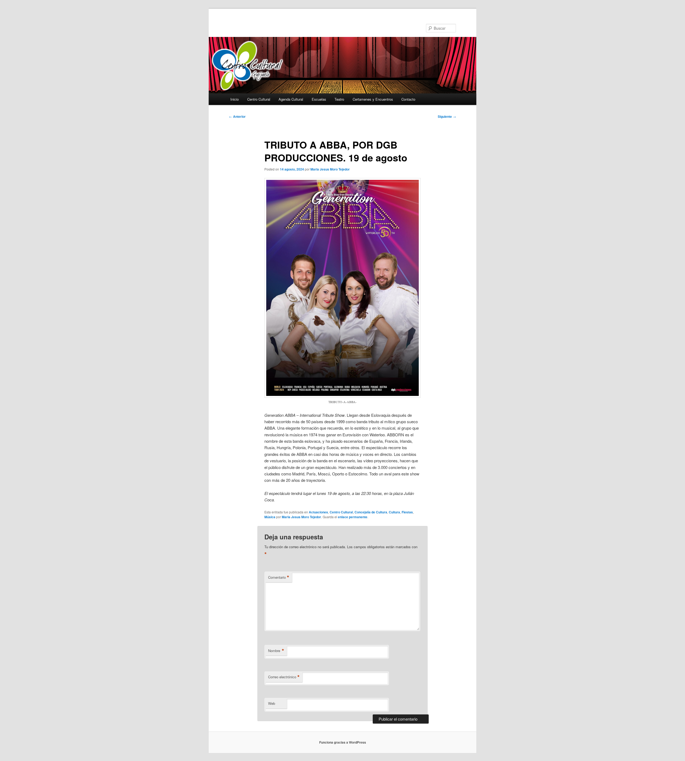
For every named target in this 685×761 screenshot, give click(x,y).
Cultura (394, 512)
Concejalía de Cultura (371, 512)
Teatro (339, 99)
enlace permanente (352, 516)
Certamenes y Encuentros (373, 99)
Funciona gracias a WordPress (342, 742)
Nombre (276, 650)
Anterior (237, 116)
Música (269, 516)
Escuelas (319, 99)
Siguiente (447, 116)
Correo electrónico (284, 677)
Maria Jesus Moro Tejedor (330, 169)
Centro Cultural (258, 99)
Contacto (408, 99)
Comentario (278, 577)
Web (271, 703)
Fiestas (407, 512)
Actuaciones (318, 512)
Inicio (234, 99)
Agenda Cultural (291, 99)
